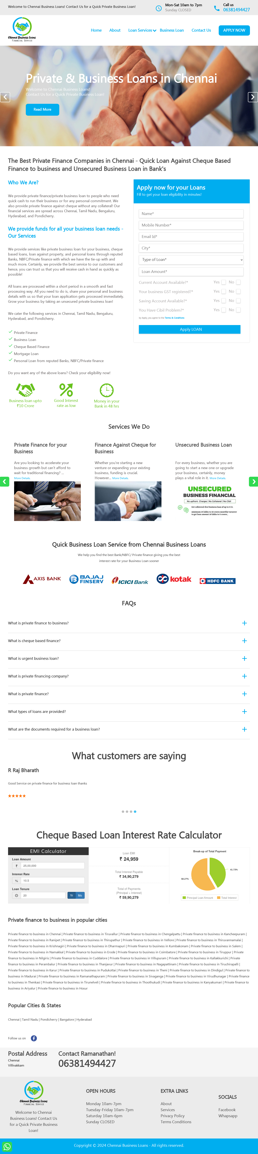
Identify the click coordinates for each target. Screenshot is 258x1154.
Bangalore (67, 1020)
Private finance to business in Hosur (63, 989)
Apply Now (234, 31)
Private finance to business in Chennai (34, 935)
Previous (5, 97)
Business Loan (172, 31)
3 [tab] (131, 812)
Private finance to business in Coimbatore (147, 953)
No (231, 283)
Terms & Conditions (174, 318)
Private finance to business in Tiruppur (204, 953)
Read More (42, 110)
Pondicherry (49, 1020)
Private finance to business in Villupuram (138, 959)
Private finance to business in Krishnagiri (36, 947)
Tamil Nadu (30, 1020)
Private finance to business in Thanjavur (85, 965)
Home (96, 31)
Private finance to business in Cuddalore (79, 959)
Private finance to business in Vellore (148, 941)
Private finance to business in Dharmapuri (96, 947)
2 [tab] (127, 812)
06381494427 (236, 11)
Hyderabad (84, 1020)
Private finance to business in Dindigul (196, 971)
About (115, 31)
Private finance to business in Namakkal (35, 953)
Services (168, 1110)
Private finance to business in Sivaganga (135, 977)
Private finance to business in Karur (32, 971)
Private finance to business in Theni (142, 971)
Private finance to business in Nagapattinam (146, 965)
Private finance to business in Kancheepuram (214, 935)
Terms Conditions (176, 1122)
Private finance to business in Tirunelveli (71, 983)
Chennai (14, 1020)
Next (253, 97)
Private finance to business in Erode (90, 953)
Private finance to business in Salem (216, 947)
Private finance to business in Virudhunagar (196, 977)
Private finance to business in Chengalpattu (150, 935)
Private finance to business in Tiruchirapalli (208, 965)
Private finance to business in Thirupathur (91, 941)
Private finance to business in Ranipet (34, 941)
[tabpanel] (129, 781)
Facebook (227, 1110)
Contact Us (201, 31)
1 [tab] (123, 812)
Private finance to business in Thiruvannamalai (208, 941)
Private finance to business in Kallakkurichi (198, 959)
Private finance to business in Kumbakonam (158, 947)
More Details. (22, 479)
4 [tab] (135, 812)
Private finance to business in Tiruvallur (90, 935)
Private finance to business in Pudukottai (87, 971)
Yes (217, 283)
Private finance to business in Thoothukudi (130, 983)
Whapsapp (227, 1116)
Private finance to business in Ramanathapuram (71, 977)
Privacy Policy (173, 1116)
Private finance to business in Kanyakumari (192, 983)
